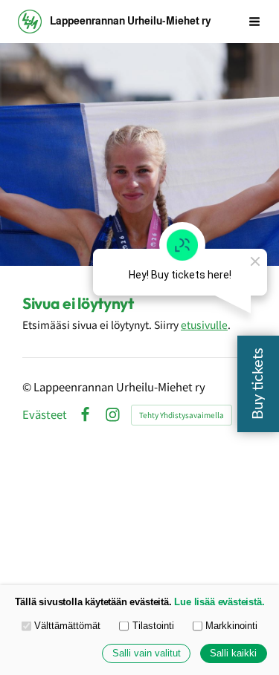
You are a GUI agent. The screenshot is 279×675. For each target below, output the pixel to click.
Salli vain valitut (146, 653)
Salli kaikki (233, 653)
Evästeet (44, 414)
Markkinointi (231, 626)
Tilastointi (153, 626)
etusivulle (204, 324)
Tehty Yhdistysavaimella (181, 414)
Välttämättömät (67, 626)
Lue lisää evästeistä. (219, 602)
